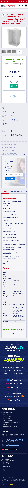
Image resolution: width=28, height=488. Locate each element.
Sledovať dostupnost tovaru (12, 112)
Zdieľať (7, 124)
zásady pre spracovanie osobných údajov (12, 182)
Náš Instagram (16, 384)
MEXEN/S (13, 131)
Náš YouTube (16, 387)
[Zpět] (3, 15)
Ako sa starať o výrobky (11, 120)
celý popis (22, 154)
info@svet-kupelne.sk (12, 445)
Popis (5, 191)
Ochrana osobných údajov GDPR (11, 422)
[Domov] (2, 1)
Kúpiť (15, 86)
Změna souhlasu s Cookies (10, 426)
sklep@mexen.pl (15, 133)
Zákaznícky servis (7, 420)
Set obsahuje (16, 191)
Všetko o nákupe (7, 416)
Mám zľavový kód (7, 412)
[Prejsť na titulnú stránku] (8, 5)
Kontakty (5, 424)
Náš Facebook (15, 380)
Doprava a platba (7, 418)
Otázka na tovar (9, 116)
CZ (5, 1)
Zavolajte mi (9, 178)
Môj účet (5, 414)
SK (7, 1)
